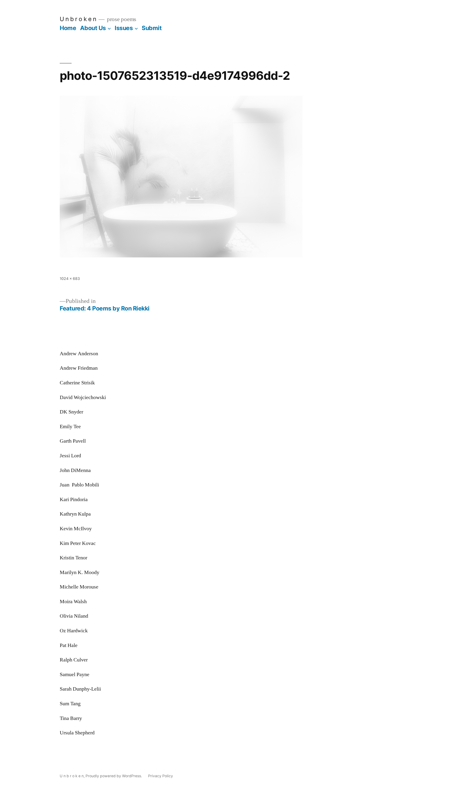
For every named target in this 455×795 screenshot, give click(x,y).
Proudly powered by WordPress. (114, 776)
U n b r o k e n (78, 18)
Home (68, 27)
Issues (124, 27)
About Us (93, 27)
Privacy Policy (160, 776)
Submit (152, 27)
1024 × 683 (70, 278)
